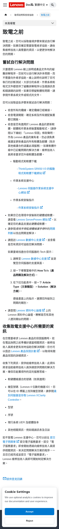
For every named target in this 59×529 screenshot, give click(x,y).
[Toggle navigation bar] (5, 4)
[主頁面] (6, 14)
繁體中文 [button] (40, 4)
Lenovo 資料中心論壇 (28, 310)
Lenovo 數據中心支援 (28, 240)
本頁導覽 (10, 23)
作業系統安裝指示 (28, 207)
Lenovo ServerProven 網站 (32, 219)
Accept (29, 511)
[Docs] (17, 4)
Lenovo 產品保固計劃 (23, 351)
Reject (29, 520)
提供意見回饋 (14, 479)
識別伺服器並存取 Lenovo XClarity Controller (32, 395)
